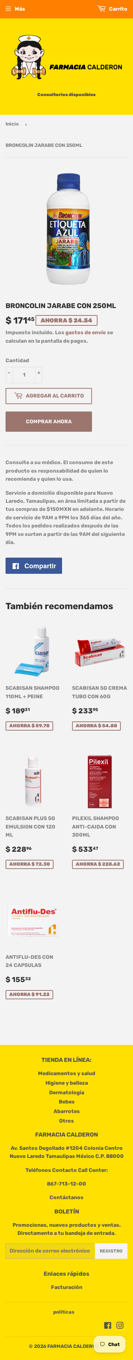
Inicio (12, 124)
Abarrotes (67, 1111)
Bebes (67, 1102)
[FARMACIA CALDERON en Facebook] (108, 1327)
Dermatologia (66, 1092)
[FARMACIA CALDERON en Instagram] (120, 1327)
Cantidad (17, 360)
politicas (63, 1312)
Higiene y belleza (66, 1083)
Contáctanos (66, 1197)
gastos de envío (85, 332)
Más (20, 9)
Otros (66, 1121)
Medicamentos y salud (66, 1073)
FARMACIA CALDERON (73, 1346)
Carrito (117, 9)
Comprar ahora (49, 421)
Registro (111, 1251)
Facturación (66, 1287)
